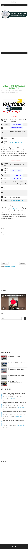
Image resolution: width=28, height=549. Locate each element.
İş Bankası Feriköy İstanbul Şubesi (16, 369)
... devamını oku (12, 398)
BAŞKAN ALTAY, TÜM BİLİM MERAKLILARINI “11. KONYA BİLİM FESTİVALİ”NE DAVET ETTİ (14, 421)
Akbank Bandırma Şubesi (14, 356)
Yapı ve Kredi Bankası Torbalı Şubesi (16, 363)
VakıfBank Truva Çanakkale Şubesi (16, 382)
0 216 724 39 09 (16, 178)
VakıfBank (15, 92)
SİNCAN (11, 92)
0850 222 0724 (16, 170)
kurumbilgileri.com (14, 209)
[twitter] (15, 2)
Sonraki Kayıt (4, 263)
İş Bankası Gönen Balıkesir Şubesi (16, 375)
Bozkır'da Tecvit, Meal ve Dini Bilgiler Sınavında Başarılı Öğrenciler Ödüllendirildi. (14, 394)
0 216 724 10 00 (16, 175)
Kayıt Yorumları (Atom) (9, 266)
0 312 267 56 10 (16, 128)
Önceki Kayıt (22, 263)
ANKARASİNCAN (5, 92)
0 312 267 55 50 (16, 124)
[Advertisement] (14, 36)
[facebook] (12, 2)
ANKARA (20, 90)
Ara (25, 318)
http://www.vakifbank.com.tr (16, 200)
